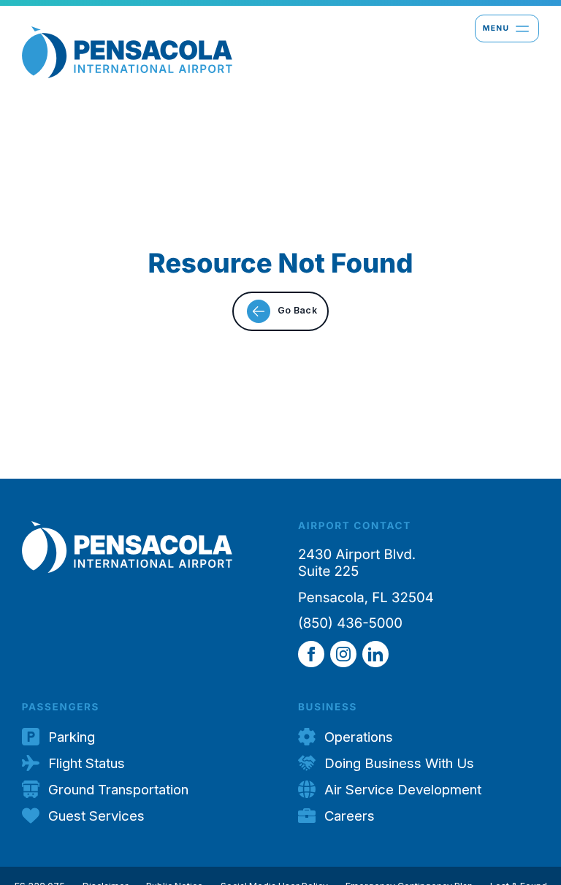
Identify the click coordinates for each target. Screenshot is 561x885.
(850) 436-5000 (350, 623)
